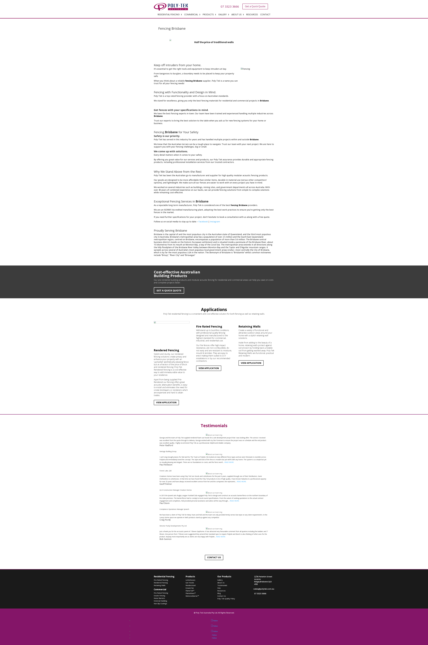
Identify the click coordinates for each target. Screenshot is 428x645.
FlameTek (190, 591)
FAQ (219, 588)
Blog (219, 593)
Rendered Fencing (161, 583)
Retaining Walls (159, 585)
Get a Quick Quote (255, 6)
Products (190, 576)
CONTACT (265, 15)
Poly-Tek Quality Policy (226, 598)
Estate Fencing (159, 595)
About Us (220, 583)
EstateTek (190, 588)
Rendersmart (191, 585)
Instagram (215, 221)
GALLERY (222, 15)
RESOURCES (252, 15)
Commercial (160, 589)
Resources (221, 591)
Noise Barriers (159, 598)
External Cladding (160, 601)
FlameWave (191, 593)
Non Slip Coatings (160, 603)
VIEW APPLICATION (166, 402)
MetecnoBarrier (192, 596)
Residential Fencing (164, 576)
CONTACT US (214, 557)
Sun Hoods (190, 583)
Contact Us (221, 596)
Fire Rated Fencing (161, 580)
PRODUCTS (208, 15)
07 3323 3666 (260, 593)
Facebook (203, 221)
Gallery (220, 580)
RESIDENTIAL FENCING (169, 15)
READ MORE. (229, 462)
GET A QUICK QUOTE (169, 290)
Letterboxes (190, 580)
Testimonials (222, 585)
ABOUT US (236, 15)
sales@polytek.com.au (263, 589)
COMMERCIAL (191, 15)
